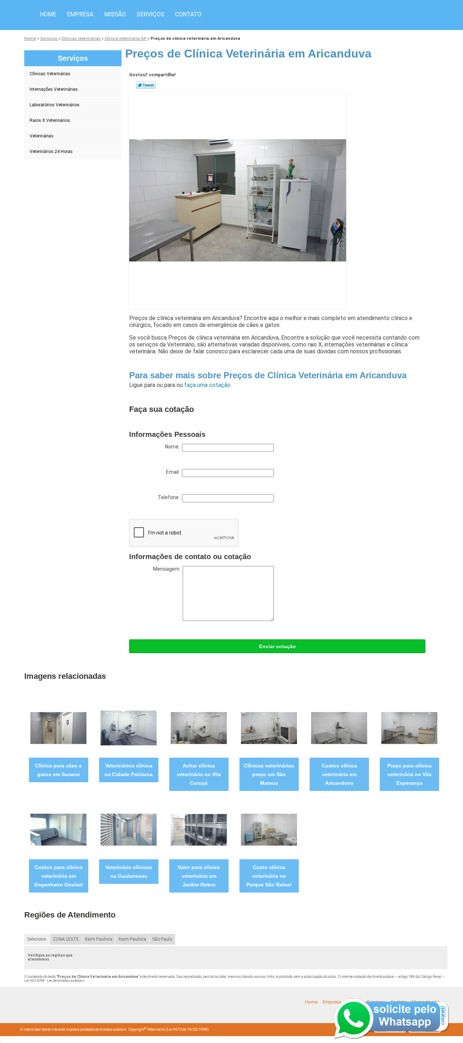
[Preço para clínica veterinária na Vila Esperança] (409, 727)
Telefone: (170, 497)
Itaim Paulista (98, 939)
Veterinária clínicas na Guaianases (128, 871)
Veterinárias (42, 136)
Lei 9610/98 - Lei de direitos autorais (54, 981)
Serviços (150, 14)
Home (48, 14)
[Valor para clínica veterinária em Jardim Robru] (198, 829)
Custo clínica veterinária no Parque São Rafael (269, 875)
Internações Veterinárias (54, 89)
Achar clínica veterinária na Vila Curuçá (199, 774)
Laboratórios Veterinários (55, 104)
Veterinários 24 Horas (51, 151)
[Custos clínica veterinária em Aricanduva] (339, 727)
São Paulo (162, 939)
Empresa (80, 14)
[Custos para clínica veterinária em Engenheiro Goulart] (58, 829)
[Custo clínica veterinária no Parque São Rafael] (268, 829)
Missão (115, 14)
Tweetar (146, 85)
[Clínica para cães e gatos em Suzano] (58, 727)
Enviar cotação (277, 646)
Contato (188, 14)
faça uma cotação (207, 385)
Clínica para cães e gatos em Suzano (58, 770)
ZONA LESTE (66, 939)
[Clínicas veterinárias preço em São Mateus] (268, 727)
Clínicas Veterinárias (50, 73)
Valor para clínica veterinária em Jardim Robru (199, 875)
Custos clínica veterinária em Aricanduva (339, 774)
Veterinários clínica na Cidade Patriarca (129, 770)
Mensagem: (168, 569)
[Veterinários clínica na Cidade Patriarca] (128, 727)
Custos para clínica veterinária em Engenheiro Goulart (58, 875)
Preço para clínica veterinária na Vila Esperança (409, 774)
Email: (174, 472)
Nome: (173, 447)
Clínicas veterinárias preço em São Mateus (269, 774)
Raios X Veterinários (50, 120)
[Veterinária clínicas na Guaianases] (128, 829)
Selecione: (37, 939)
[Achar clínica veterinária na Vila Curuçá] (198, 727)
